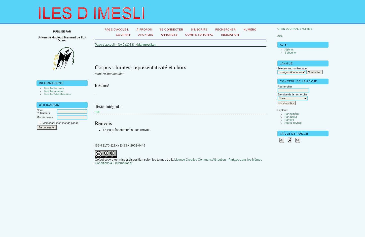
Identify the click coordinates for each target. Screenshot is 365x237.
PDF (97, 112)
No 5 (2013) (126, 44)
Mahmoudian (146, 44)
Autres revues (293, 122)
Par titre (289, 119)
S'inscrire (199, 29)
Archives (145, 34)
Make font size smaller (281, 140)
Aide (280, 35)
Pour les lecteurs (54, 88)
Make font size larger (297, 140)
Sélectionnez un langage (292, 68)
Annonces (169, 34)
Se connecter (171, 29)
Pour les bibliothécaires (58, 94)
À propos (144, 29)
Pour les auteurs (54, 91)
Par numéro (292, 113)
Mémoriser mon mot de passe (60, 122)
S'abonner (291, 52)
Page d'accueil (117, 29)
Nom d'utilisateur (43, 112)
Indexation (230, 34)
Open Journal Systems (294, 28)
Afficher (289, 49)
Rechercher (225, 29)
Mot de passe (45, 117)
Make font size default (289, 140)
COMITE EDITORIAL (199, 34)
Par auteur (291, 116)
